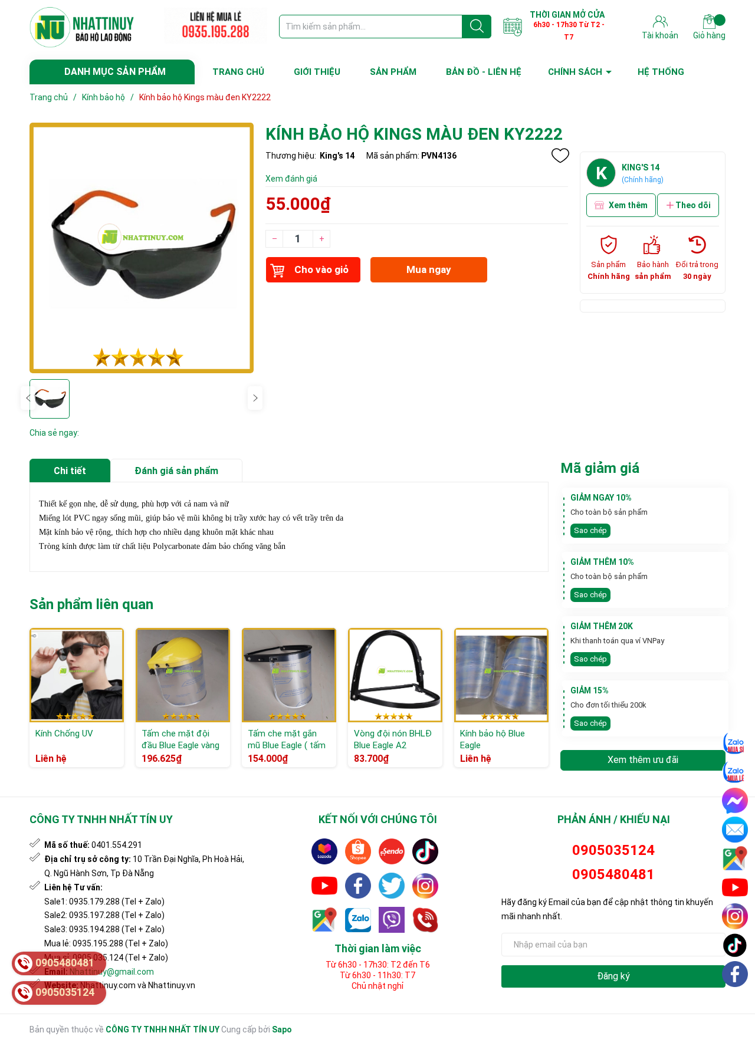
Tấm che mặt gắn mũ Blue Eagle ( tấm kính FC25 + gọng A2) (287, 751)
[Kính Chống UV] (76, 675)
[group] (141, 248)
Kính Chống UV (64, 733)
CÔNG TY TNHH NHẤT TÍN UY (162, 1029)
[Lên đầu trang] (735, 1002)
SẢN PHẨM (393, 72)
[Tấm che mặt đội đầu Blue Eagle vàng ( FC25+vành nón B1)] (183, 675)
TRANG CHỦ (238, 72)
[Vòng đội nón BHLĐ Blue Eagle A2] (395, 675)
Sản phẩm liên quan (91, 604)
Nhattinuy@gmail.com (112, 971)
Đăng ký (613, 976)
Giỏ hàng (709, 35)
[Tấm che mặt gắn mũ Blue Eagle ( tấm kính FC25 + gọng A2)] (289, 675)
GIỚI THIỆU (317, 72)
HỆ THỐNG (661, 72)
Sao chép (590, 530)
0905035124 (613, 850)
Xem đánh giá (291, 178)
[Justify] (477, 26)
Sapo (282, 1029)
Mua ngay (428, 269)
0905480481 (613, 874)
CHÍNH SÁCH (575, 72)
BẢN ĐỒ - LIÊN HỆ (483, 72)
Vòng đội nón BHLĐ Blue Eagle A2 (393, 739)
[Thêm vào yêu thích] (560, 155)
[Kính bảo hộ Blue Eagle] (501, 675)
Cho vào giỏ (321, 269)
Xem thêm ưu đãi (643, 759)
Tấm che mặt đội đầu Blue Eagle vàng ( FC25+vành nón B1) (182, 745)
